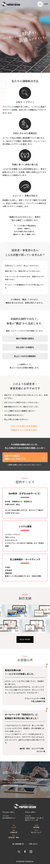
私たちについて (36, 831)
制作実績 (36, 826)
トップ (14, 826)
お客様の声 (13, 831)
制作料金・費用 (14, 836)
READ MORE (25, 639)
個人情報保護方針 (18, 844)
